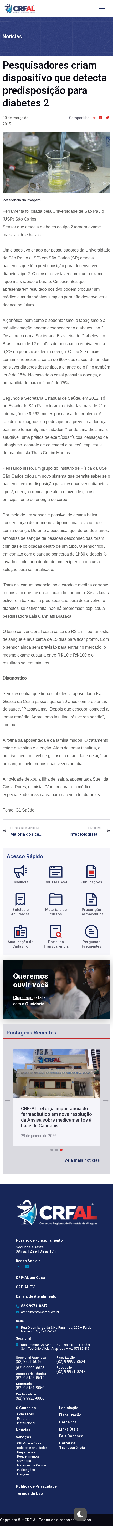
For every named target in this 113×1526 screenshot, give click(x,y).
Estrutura (23, 1419)
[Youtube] (27, 1267)
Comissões (25, 1414)
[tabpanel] (56, 1097)
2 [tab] (56, 1150)
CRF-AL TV (25, 1287)
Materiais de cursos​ (56, 912)
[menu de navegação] (102, 8)
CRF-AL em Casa (30, 1278)
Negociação (26, 1452)
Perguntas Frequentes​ (91, 944)
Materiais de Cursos (32, 1465)
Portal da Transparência (72, 1445)
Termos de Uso (29, 1493)
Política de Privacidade (36, 1486)
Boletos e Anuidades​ (20, 912)
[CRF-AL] (19, 8)
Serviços (23, 1437)
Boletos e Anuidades (32, 1448)
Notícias (12, 37)
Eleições (23, 1474)
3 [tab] (61, 1150)
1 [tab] (51, 1150)
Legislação (69, 1408)
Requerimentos (28, 1456)
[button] (82, 1160)
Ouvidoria (24, 1461)
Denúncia (20, 882)
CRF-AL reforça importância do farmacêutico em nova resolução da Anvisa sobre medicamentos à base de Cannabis (56, 1117)
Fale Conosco (71, 1436)
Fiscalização (70, 1415)
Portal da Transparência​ (56, 944)
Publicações (91, 882)
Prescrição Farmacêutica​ (92, 912)
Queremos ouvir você (31, 980)
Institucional (26, 1423)
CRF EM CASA (56, 882)
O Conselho (26, 1408)
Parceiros (68, 1422)
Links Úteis (69, 1429)
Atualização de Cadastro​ (20, 944)
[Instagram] (19, 1267)
